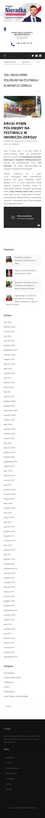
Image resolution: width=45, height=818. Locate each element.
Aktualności (10, 757)
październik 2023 (10, 350)
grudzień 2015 (9, 601)
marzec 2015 (9, 643)
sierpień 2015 (9, 619)
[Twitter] (33, 55)
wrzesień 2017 (10, 540)
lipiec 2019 (8, 471)
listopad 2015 (9, 605)
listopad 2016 (9, 564)
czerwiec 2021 (9, 373)
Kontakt (9, 789)
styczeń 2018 (9, 526)
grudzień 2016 (9, 559)
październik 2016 (10, 568)
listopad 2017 (9, 536)
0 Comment (14, 144)
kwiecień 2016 (9, 587)
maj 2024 (7, 322)
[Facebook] (37, 55)
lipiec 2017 (8, 545)
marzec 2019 (9, 480)
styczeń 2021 (9, 396)
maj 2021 (7, 378)
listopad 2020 (9, 406)
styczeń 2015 (9, 647)
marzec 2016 (9, 591)
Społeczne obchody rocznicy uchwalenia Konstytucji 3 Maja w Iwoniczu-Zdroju (26, 285)
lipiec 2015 (8, 624)
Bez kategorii (9, 673)
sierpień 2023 (9, 359)
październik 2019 (10, 461)
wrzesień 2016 (10, 573)
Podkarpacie (9, 682)
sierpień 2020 (9, 420)
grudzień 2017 (9, 531)
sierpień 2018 (9, 499)
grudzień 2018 (9, 489)
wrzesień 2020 (10, 415)
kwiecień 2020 (9, 433)
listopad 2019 (9, 457)
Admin (17, 141)
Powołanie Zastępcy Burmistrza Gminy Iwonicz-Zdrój (25, 260)
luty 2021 (7, 392)
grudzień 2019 (9, 452)
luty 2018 (7, 522)
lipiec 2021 (8, 368)
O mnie (8, 763)
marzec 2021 (9, 387)
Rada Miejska (9, 691)
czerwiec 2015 (9, 629)
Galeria (9, 784)
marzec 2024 (9, 331)
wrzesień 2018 (10, 494)
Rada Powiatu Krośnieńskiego (16, 696)
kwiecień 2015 (9, 638)
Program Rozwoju (12, 768)
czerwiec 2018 (9, 508)
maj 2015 (7, 633)
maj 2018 (7, 512)
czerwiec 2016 (9, 582)
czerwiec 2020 (9, 429)
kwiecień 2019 (9, 475)
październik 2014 (10, 657)
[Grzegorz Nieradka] (22, 12)
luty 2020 (7, 443)
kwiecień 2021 (9, 382)
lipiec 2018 (8, 503)
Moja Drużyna (11, 773)
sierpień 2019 (9, 466)
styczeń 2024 (9, 340)
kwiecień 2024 (9, 327)
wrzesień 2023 (10, 355)
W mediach (10, 779)
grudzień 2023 (9, 345)
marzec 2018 (9, 517)
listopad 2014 (9, 652)
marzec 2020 (9, 438)
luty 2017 (7, 554)
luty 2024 (7, 336)
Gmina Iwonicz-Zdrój (12, 677)
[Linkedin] (40, 55)
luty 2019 (7, 485)
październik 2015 (10, 610)
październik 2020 (10, 410)
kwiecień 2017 (9, 550)
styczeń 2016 (9, 596)
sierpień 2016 (9, 578)
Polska (6, 687)
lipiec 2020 (8, 424)
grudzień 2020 (9, 401)
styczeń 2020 (9, 447)
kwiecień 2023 (9, 364)
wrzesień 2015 (10, 615)
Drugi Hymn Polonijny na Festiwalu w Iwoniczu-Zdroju (20, 130)
